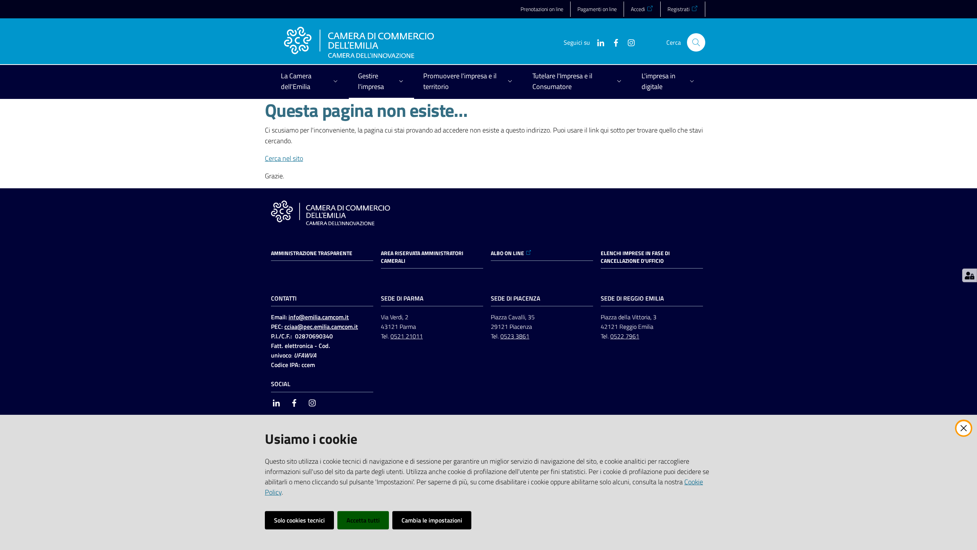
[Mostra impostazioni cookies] (969, 275)
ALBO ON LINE (507, 253)
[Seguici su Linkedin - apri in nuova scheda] (597, 42)
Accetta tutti (363, 520)
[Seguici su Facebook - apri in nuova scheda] (613, 42)
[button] (696, 42)
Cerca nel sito (284, 158)
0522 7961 (624, 336)
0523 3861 (514, 336)
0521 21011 (406, 336)
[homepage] (359, 42)
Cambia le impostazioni (431, 520)
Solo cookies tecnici (299, 520)
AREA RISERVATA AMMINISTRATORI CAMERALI (422, 257)
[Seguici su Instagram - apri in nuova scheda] (628, 42)
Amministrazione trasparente (311, 253)
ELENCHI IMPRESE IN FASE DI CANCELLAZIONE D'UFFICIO (635, 257)
